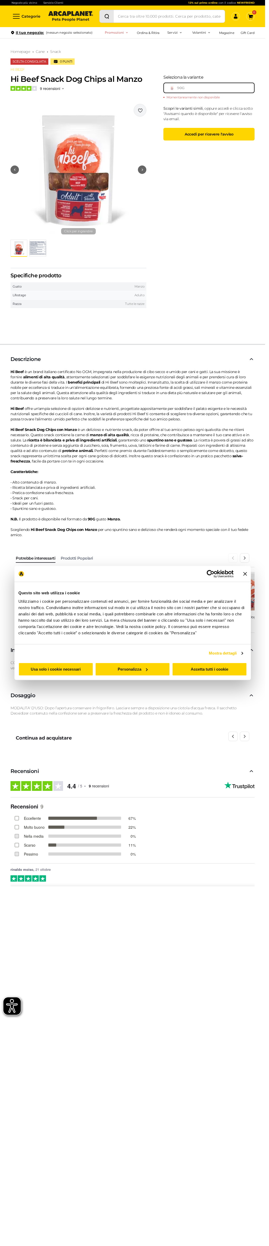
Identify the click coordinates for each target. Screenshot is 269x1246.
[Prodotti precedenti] (233, 736)
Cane (40, 51)
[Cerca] (107, 16)
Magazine (226, 33)
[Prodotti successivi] (244, 736)
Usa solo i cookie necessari (56, 669)
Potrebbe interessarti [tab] (35, 558)
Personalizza (129, 669)
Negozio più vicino (24, 2)
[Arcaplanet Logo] (70, 16)
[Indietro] (233, 558)
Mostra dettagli (223, 653)
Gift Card (248, 33)
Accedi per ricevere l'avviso (209, 134)
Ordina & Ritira (148, 33)
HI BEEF (18, 69)
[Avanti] (244, 558)
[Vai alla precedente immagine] (15, 169)
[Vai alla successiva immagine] (142, 169)
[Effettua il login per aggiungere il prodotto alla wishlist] (140, 110)
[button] (78, 169)
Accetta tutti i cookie (209, 669)
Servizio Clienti (53, 2)
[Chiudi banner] (245, 574)
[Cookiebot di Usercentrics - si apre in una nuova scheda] (211, 574)
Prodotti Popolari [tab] (77, 558)
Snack (55, 51)
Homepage (20, 51)
